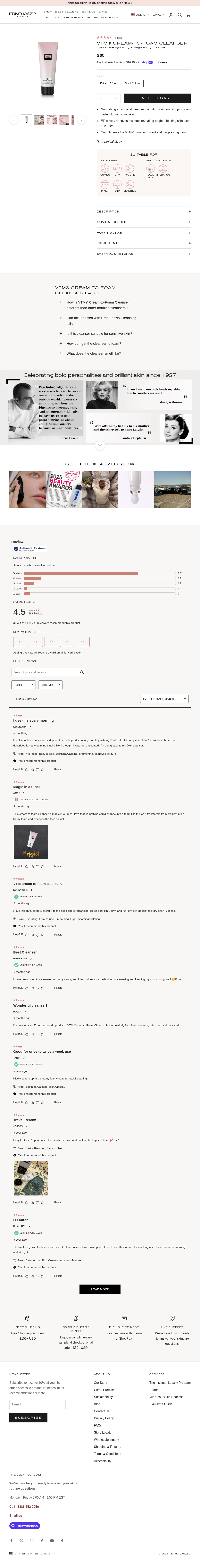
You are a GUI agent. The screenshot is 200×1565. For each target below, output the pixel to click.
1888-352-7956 (28, 1506)
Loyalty (159, 15)
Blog (97, 1404)
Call (12, 1506)
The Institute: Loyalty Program (170, 1382)
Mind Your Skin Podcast (166, 1397)
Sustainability (103, 1397)
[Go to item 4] (64, 119)
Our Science (73, 18)
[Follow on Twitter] (21, 1541)
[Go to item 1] (26, 119)
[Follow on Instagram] (32, 1541)
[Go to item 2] (39, 119)
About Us (52, 18)
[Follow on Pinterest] (42, 1541)
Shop (48, 12)
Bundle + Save (94, 12)
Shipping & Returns (107, 1446)
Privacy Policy (104, 1418)
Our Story (100, 1382)
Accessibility (102, 1461)
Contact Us (101, 1411)
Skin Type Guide (160, 1404)
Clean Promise (104, 1390)
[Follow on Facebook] (11, 1541)
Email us (15, 1515)
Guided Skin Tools (102, 18)
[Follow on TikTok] (62, 1541)
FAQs (98, 1425)
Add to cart (157, 98)
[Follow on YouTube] (52, 1541)
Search (154, 1390)
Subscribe (28, 1417)
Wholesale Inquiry (106, 1439)
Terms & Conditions (107, 1453)
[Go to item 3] (51, 119)
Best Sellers (67, 12)
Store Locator (103, 1432)
